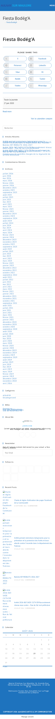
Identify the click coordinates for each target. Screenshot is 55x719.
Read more (7, 111)
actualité (7, 395)
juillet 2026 (8, 174)
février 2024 (8, 235)
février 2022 (8, 291)
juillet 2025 (8, 197)
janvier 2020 (8, 348)
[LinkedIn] (30, 469)
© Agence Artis (25, 712)
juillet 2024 (8, 223)
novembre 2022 (10, 270)
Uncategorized (9, 398)
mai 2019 (7, 367)
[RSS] (14, 477)
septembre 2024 (10, 218)
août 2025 (7, 195)
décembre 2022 (10, 268)
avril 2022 (7, 287)
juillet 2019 (8, 362)
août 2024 (7, 221)
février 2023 (8, 263)
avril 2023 (7, 258)
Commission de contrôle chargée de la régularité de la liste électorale (26, 154)
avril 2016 (7, 383)
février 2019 (8, 374)
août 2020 (7, 331)
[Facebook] (27, 434)
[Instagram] (33, 434)
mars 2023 (7, 261)
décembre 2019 (10, 350)
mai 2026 (7, 178)
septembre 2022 (10, 275)
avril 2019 (7, 369)
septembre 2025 (10, 192)
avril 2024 (7, 230)
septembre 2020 (10, 329)
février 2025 (8, 209)
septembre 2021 (10, 303)
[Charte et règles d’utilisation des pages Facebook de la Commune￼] (7, 503)
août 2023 (7, 249)
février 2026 (8, 183)
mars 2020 (7, 343)
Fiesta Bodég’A (12, 22)
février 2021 (8, 317)
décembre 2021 (10, 296)
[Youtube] (6, 477)
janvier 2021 (8, 320)
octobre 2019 (9, 355)
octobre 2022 (9, 273)
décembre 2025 (10, 188)
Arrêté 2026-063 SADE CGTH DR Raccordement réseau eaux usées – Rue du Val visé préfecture (27, 147)
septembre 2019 (10, 357)
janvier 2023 (8, 265)
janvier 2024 (8, 237)
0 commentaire (33, 506)
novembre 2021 (10, 298)
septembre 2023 (10, 247)
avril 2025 (7, 204)
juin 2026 (7, 176)
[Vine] (45, 469)
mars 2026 (7, 181)
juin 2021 (7, 310)
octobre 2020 (9, 327)
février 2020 (8, 346)
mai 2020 (7, 338)
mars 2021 (7, 315)
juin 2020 (7, 336)
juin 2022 (7, 282)
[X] (21, 434)
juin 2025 (7, 199)
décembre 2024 (10, 214)
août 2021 (7, 305)
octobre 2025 (9, 190)
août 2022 (7, 277)
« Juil (5, 666)
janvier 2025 (8, 211)
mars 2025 (7, 206)
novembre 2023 (10, 242)
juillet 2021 (8, 308)
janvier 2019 (8, 376)
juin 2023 (7, 254)
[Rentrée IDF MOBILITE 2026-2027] (7, 578)
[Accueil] (3, 22)
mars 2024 (7, 233)
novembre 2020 (10, 324)
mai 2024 (7, 228)
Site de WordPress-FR (12, 411)
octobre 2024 (9, 216)
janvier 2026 (8, 185)
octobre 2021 (9, 301)
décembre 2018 (10, 379)
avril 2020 (7, 341)
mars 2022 (7, 289)
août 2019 (7, 360)
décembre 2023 (10, 240)
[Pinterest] (37, 469)
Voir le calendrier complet (41, 118)
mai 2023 (7, 256)
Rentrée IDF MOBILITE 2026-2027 (18, 145)
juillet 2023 (8, 251)
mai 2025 (7, 202)
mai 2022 (7, 284)
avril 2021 (7, 313)
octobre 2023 (9, 244)
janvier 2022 (8, 294)
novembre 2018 (10, 381)
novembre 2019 (10, 353)
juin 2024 (7, 225)
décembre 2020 (10, 322)
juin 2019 (7, 364)
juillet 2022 (8, 280)
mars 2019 (7, 372)
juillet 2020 (8, 334)
